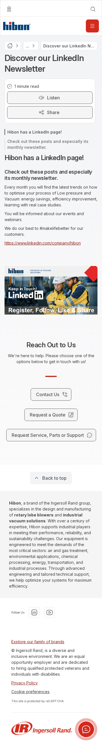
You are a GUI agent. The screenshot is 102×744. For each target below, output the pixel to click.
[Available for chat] (86, 729)
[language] (9, 9)
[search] (92, 9)
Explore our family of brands (37, 641)
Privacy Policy (24, 682)
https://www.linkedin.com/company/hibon (43, 243)
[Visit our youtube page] (49, 612)
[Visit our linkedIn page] (34, 612)
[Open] (92, 25)
